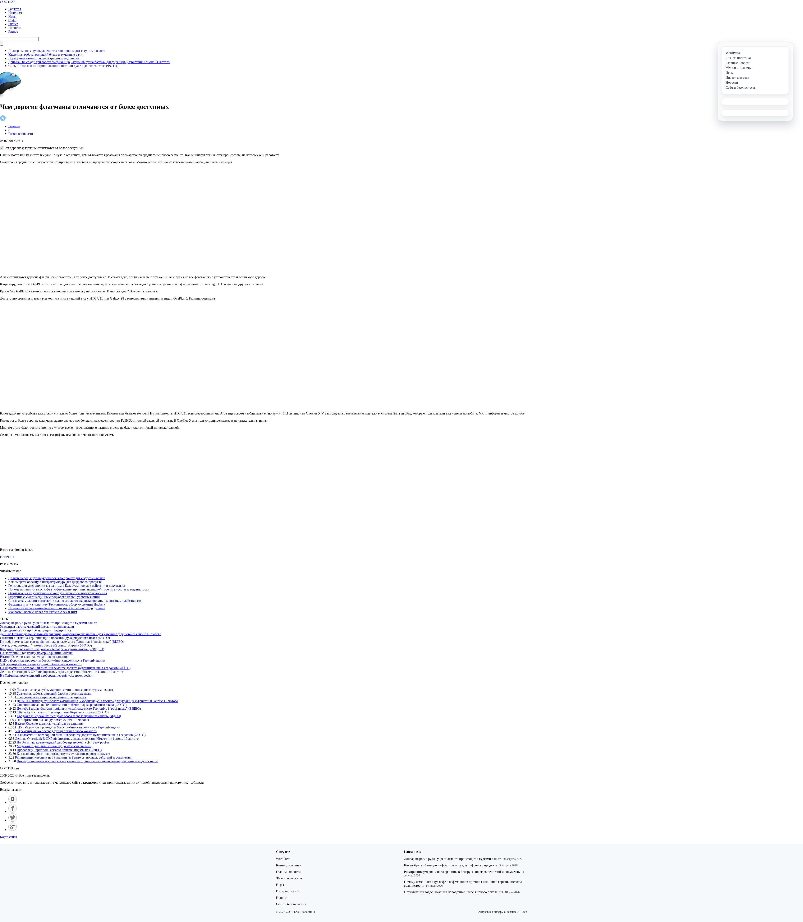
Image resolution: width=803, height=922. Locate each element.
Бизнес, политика (288, 865)
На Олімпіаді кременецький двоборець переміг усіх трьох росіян (46, 675)
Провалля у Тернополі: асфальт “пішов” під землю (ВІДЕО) (59, 750)
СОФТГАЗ (7, 2)
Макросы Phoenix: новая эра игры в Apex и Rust (42, 612)
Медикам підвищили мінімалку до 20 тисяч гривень (54, 746)
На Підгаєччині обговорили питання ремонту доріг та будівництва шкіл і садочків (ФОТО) (65, 668)
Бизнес (13, 24)
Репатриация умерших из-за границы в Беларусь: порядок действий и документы (66, 585)
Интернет (15, 12)
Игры (12, 16)
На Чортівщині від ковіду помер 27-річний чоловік (36, 653)
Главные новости (20, 133)
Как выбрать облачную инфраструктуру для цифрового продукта (55, 582)
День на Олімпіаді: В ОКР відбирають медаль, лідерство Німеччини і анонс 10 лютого (62, 671)
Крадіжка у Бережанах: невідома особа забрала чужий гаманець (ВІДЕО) (52, 649)
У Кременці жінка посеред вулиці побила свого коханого (41, 664)
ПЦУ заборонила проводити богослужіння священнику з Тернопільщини (52, 660)
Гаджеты (14, 9)
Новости (14, 27)
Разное (13, 31)
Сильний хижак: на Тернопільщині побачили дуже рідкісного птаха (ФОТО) (63, 66)
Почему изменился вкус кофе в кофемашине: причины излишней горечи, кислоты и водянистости (78, 589)
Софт (12, 20)
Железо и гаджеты (289, 878)
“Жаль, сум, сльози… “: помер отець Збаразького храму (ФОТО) (46, 645)
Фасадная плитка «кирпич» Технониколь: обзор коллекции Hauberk (56, 604)
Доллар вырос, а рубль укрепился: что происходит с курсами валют (56, 50)
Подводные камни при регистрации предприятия (43, 58)
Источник (7, 557)
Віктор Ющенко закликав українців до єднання (34, 656)
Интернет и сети (288, 891)
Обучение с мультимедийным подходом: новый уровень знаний (54, 597)
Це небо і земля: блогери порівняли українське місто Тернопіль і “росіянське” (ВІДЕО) (62, 641)
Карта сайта (8, 837)
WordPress (283, 859)
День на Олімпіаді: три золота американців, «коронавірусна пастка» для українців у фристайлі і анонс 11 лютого (89, 62)
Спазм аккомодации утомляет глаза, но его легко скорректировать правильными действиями (74, 600)
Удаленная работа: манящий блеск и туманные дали (45, 54)
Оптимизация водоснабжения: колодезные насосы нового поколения (57, 593)
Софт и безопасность (291, 904)
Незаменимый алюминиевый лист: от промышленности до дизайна (56, 608)
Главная (14, 126)
